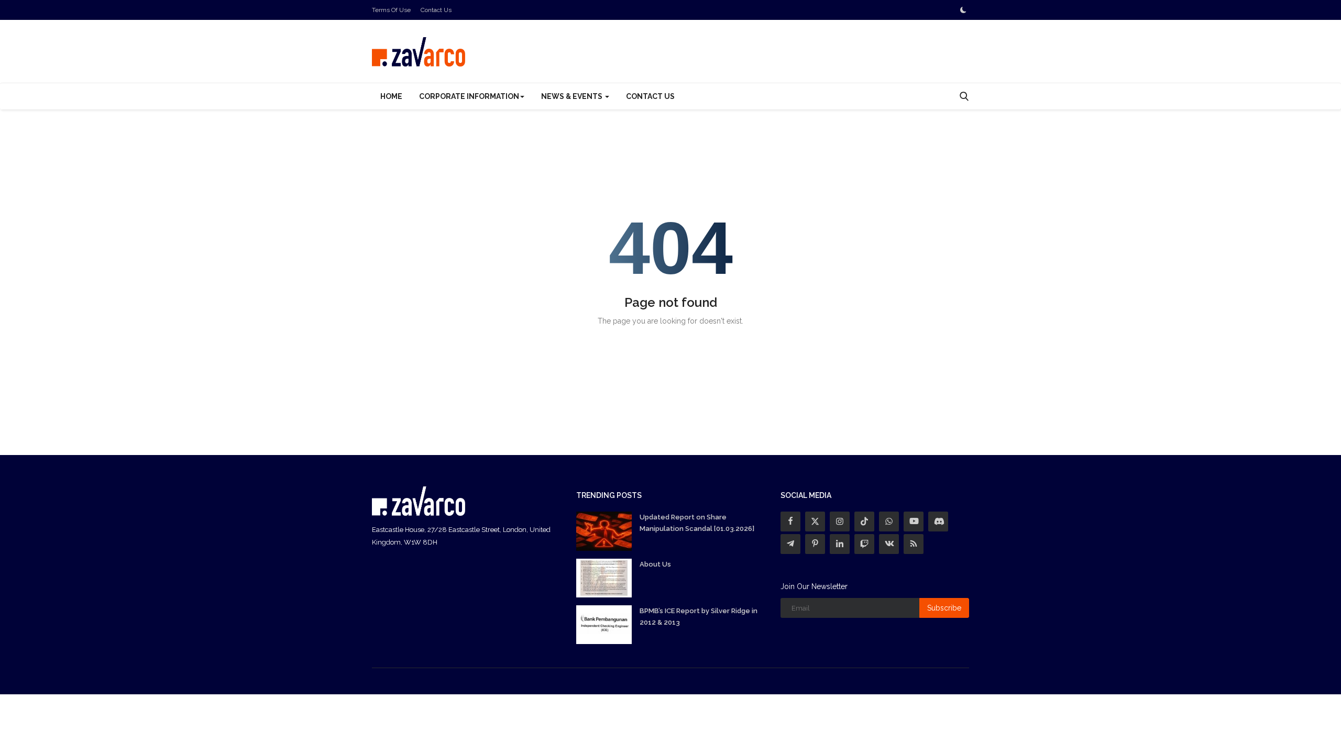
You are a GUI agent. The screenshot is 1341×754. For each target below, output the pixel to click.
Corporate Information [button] (469, 96)
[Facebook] (790, 521)
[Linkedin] (840, 544)
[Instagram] (840, 521)
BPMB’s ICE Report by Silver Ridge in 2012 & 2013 (698, 616)
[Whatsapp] (889, 521)
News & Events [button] (572, 96)
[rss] (914, 544)
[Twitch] (864, 544)
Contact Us (436, 10)
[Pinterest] (815, 544)
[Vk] (889, 544)
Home (391, 96)
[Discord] (938, 521)
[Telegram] (790, 544)
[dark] (963, 10)
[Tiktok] (864, 521)
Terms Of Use (391, 10)
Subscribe (944, 608)
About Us (655, 564)
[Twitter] (815, 521)
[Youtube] (914, 521)
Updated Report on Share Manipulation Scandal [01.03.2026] (697, 523)
